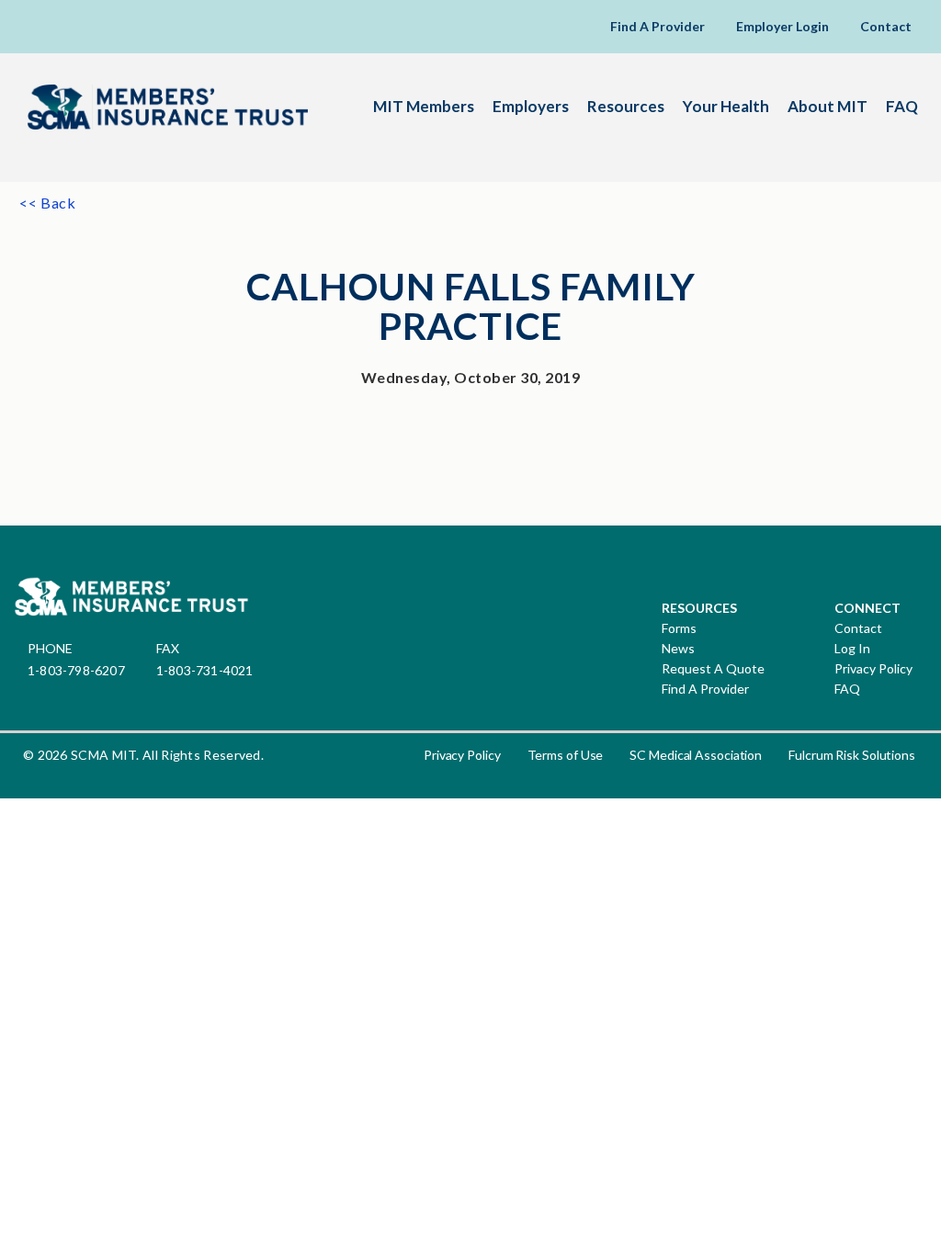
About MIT (827, 106)
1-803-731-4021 (205, 670)
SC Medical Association (695, 755)
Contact (886, 26)
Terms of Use (565, 755)
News (678, 648)
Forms (679, 628)
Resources (625, 106)
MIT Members (423, 106)
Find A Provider (657, 26)
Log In (852, 648)
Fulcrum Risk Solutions (851, 755)
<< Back (47, 202)
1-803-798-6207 (76, 670)
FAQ (902, 106)
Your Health (726, 106)
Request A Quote (713, 668)
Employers (531, 106)
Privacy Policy (873, 668)
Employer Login (782, 26)
